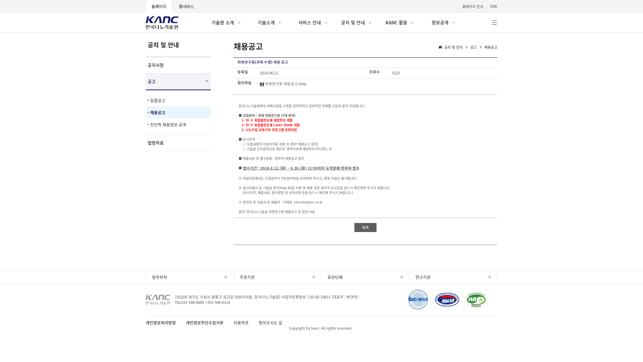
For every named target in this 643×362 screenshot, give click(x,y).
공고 (152, 81)
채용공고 (157, 112)
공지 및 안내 (353, 22)
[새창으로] (418, 300)
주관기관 (247, 277)
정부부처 (159, 277)
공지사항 (156, 65)
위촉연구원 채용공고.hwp (285, 83)
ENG (493, 6)
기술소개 (266, 22)
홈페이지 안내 (472, 6)
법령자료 (156, 143)
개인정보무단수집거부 (205, 323)
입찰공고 (157, 100)
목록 (365, 227)
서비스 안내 (309, 22)
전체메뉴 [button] (494, 23)
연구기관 (423, 277)
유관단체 (335, 277)
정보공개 (440, 22)
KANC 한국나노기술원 (162, 23)
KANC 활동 (396, 22)
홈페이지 (159, 6)
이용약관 (241, 323)
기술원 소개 (222, 22)
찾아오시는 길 (270, 323)
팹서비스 (186, 6)
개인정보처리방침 (161, 323)
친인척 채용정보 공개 (168, 124)
